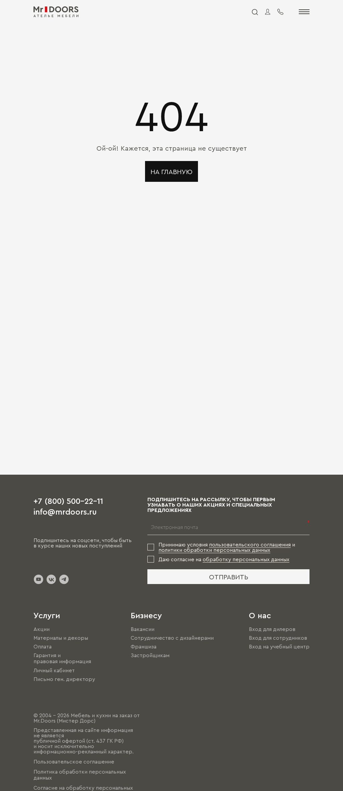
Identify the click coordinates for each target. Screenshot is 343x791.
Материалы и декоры (60, 637)
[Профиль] (268, 12)
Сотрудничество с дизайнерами (172, 637)
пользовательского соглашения (250, 544)
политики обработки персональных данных (214, 549)
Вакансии (142, 629)
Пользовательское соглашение (73, 761)
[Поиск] (254, 11)
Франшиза (143, 646)
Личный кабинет (54, 670)
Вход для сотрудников (278, 637)
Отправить (228, 576)
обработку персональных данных (246, 559)
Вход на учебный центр (279, 646)
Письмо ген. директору (64, 679)
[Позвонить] (280, 12)
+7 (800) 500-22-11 (68, 500)
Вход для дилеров (272, 629)
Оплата (42, 646)
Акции (41, 629)
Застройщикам (150, 655)
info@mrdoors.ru (65, 511)
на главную (171, 171)
